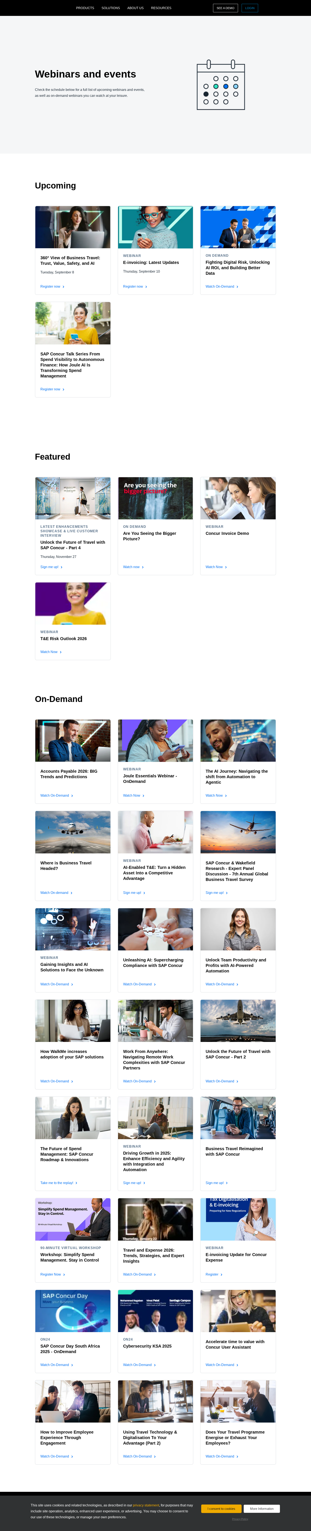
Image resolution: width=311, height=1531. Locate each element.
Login (250, 8)
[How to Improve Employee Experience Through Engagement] (72, 1401)
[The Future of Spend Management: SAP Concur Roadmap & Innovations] (72, 1117)
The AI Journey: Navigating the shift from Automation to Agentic (237, 777)
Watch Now (215, 567)
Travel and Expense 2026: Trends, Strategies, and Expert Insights (153, 1255)
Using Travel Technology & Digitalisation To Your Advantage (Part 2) (150, 1437)
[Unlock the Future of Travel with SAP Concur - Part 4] (72, 498)
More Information (262, 1508)
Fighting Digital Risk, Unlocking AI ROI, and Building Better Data (238, 268)
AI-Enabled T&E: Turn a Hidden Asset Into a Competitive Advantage (154, 873)
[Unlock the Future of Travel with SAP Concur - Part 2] (238, 1020)
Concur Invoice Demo (227, 533)
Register (212, 1274)
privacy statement (146, 1505)
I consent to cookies (221, 1508)
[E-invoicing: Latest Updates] (155, 227)
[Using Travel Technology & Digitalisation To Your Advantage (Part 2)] (155, 1401)
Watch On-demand (54, 892)
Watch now (131, 567)
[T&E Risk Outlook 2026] (72, 603)
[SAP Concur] (54, 8)
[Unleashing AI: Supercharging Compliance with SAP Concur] (155, 929)
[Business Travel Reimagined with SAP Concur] (238, 1117)
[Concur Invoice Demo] (238, 498)
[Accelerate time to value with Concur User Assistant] (238, 1311)
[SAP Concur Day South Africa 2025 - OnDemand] (72, 1311)
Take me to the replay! (57, 1183)
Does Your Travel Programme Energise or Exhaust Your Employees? (235, 1437)
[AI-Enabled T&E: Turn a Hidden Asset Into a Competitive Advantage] (155, 832)
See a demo (225, 8)
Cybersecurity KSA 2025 (147, 1346)
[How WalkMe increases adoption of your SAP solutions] (72, 1020)
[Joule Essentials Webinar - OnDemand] (155, 740)
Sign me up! (49, 567)
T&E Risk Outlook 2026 (63, 638)
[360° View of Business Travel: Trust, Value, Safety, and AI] (72, 227)
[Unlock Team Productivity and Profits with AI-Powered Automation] (238, 929)
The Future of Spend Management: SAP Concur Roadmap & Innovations (66, 1154)
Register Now (51, 1274)
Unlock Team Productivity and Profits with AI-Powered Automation (236, 965)
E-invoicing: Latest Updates (151, 262)
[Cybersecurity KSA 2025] (155, 1311)
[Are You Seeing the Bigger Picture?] (155, 498)
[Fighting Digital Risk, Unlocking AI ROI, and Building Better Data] (238, 227)
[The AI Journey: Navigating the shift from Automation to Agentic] (238, 740)
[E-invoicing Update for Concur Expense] (238, 1219)
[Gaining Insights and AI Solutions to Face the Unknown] (72, 929)
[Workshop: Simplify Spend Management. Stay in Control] (72, 1219)
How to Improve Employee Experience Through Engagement (67, 1437)
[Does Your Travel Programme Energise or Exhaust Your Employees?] (238, 1401)
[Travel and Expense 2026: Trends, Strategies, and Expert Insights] (155, 1219)
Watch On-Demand (220, 286)
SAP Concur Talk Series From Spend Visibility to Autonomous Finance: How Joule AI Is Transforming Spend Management (72, 365)
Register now (50, 286)
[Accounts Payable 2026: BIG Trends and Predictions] (72, 740)
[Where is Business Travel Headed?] (72, 832)
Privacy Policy (240, 1519)
